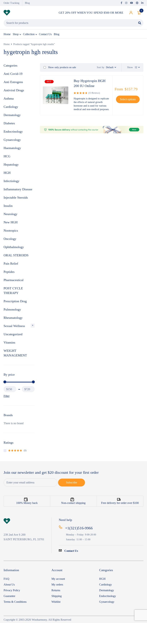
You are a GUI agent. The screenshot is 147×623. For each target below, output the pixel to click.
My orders (57, 584)
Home (7, 44)
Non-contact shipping (73, 502)
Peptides (9, 272)
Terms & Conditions (15, 601)
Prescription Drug (15, 301)
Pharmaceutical (13, 280)
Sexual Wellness (14, 326)
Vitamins (9, 342)
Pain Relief (11, 263)
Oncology (10, 239)
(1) (17, 450)
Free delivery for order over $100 (120, 502)
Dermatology (12, 115)
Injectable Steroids (16, 197)
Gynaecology (12, 140)
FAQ (6, 578)
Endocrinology (13, 131)
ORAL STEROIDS (16, 255)
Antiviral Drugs (14, 90)
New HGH (11, 222)
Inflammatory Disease (18, 189)
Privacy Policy (12, 590)
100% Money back (27, 502)
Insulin (8, 206)
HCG (7, 156)
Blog (27, 3)
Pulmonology (12, 309)
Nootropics (11, 230)
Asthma (9, 98)
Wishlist (55, 601)
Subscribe (71, 482)
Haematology (12, 148)
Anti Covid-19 (13, 74)
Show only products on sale (61, 67)
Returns (55, 590)
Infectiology (11, 181)
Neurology (10, 214)
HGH (7, 173)
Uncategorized (13, 334)
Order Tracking (11, 3)
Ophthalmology (14, 247)
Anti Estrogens (13, 82)
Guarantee (9, 596)
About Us (9, 584)
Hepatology (11, 164)
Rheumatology (13, 317)
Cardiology (11, 107)
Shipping (56, 596)
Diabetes (9, 123)
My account (58, 578)
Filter (7, 396)
